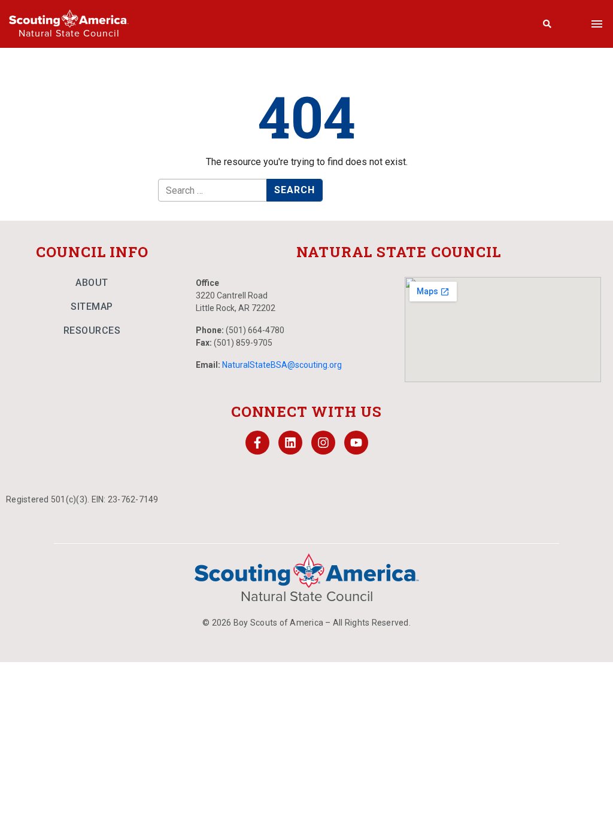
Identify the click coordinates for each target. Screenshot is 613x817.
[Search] (547, 24)
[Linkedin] (290, 443)
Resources (92, 330)
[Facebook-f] (257, 443)
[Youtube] (356, 443)
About (91, 282)
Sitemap (92, 306)
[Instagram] (323, 443)
